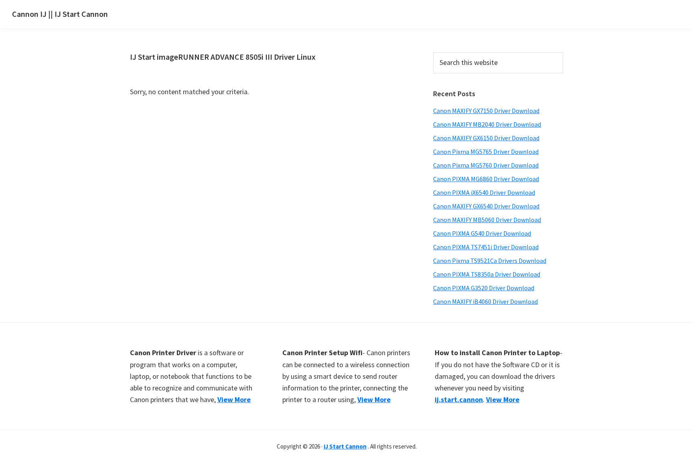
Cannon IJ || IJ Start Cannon (60, 14)
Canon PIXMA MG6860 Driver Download (486, 179)
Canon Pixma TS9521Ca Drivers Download (489, 261)
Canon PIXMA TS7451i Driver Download (486, 247)
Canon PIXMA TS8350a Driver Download (486, 274)
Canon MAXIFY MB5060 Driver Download (487, 220)
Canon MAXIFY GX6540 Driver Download (486, 206)
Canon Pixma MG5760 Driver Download (486, 165)
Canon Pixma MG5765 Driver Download (486, 152)
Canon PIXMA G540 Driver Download (482, 233)
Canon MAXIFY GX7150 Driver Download (486, 111)
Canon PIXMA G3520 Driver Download (483, 288)
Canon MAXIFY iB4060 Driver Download (485, 301)
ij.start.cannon (459, 399)
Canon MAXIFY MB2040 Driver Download (487, 124)
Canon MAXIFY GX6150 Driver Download (486, 138)
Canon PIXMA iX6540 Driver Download (484, 192)
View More (234, 399)
